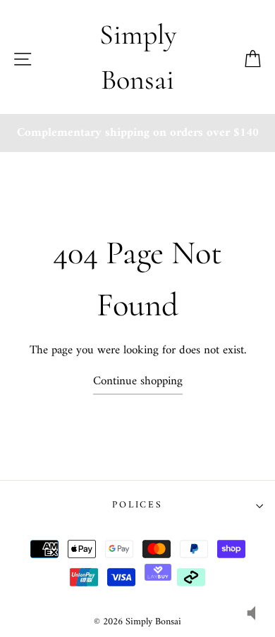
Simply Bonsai (137, 57)
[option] (137, 133)
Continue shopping (138, 381)
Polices (137, 505)
